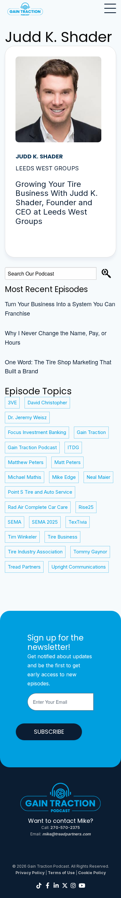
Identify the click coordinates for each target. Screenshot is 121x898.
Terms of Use (61, 872)
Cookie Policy (92, 872)
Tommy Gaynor (90, 552)
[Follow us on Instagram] (73, 885)
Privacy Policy (30, 872)
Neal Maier (98, 477)
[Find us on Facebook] (48, 885)
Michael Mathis (24, 477)
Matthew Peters (26, 462)
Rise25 (86, 507)
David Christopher (47, 402)
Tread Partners (24, 567)
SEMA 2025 (45, 522)
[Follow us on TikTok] (39, 885)
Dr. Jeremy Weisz (27, 417)
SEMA (14, 522)
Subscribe (49, 732)
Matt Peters (67, 462)
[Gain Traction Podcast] (60, 799)
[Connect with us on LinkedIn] (56, 885)
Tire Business (62, 537)
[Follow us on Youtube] (82, 885)
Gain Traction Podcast (32, 447)
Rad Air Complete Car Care (38, 507)
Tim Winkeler (22, 537)
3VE (12, 402)
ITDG (73, 447)
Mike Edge (64, 477)
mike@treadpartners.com (66, 834)
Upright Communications (78, 567)
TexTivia (77, 522)
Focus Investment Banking (37, 432)
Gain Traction (91, 432)
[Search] (106, 273)
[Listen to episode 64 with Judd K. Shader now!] (60, 151)
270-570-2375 (65, 827)
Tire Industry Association (35, 552)
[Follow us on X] (65, 885)
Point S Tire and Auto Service (40, 492)
